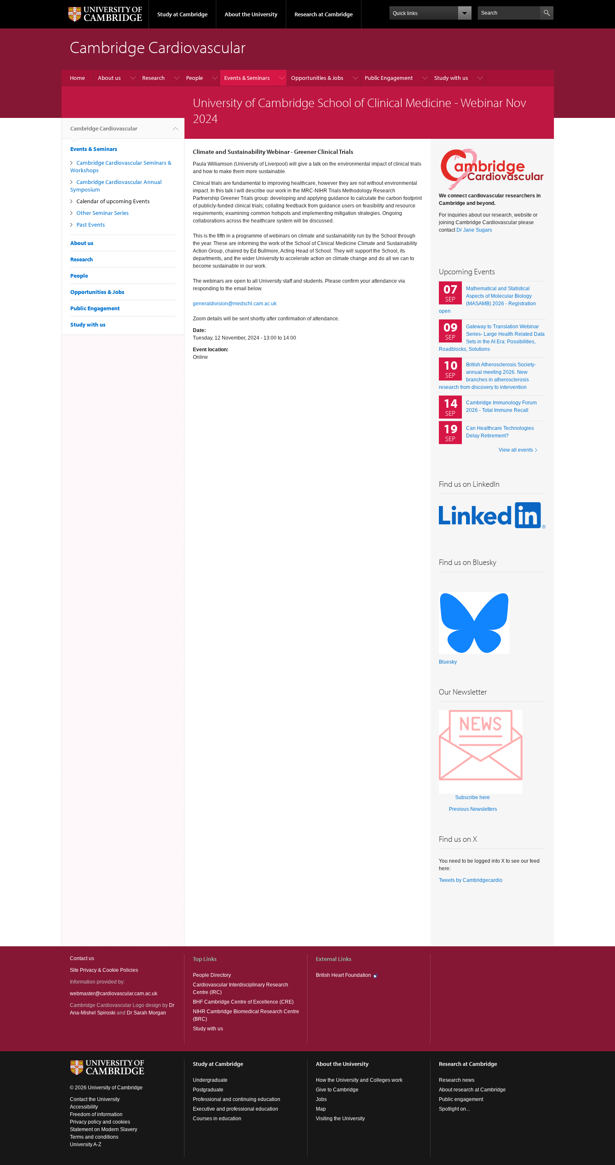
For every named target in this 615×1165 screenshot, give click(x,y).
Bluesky (448, 662)
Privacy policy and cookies (100, 1122)
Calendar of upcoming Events (113, 201)
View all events (516, 450)
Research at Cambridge (324, 14)
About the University (251, 14)
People (194, 78)
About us (109, 78)
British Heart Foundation (343, 975)
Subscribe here (472, 797)
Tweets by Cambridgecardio (470, 880)
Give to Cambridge (337, 1090)
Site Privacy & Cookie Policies (104, 970)
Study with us (451, 78)
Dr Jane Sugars (474, 230)
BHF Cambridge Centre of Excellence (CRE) (243, 1002)
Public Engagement (389, 78)
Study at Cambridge (182, 14)
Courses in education (217, 1119)
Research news (456, 1080)
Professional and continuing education (236, 1099)
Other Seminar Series (103, 213)
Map (321, 1109)
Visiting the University (340, 1119)
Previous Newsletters (473, 809)
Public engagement (461, 1099)
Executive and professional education (235, 1109)
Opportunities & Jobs (317, 78)
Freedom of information (96, 1114)
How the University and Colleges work (359, 1080)
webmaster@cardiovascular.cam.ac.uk (113, 993)
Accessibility (84, 1107)
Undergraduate (210, 1080)
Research (153, 78)
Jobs (321, 1099)
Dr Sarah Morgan (146, 1013)
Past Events (91, 224)
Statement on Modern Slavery (103, 1129)
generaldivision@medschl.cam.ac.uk (235, 304)
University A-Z (85, 1144)
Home (77, 78)
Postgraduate (208, 1090)
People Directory (212, 975)
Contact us (82, 958)
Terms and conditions (94, 1137)
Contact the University (95, 1099)
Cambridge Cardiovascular (103, 128)
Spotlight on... (454, 1109)
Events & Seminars (247, 78)
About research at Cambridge (472, 1090)
